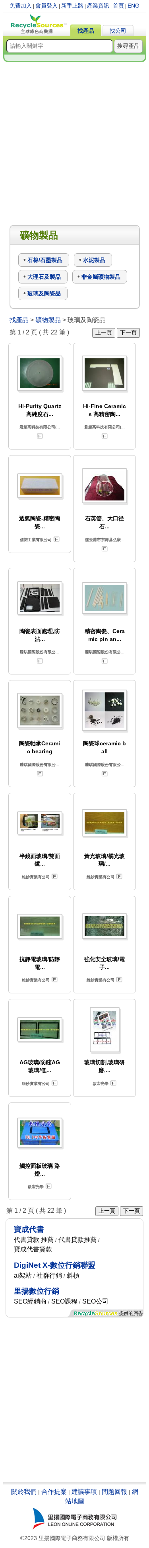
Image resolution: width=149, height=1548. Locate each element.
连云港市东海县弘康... (104, 540)
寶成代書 (29, 1229)
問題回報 (114, 1491)
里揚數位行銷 (36, 1291)
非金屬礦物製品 (100, 277)
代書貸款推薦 (77, 1239)
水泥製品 (94, 260)
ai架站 (23, 1275)
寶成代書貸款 (33, 1249)
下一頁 (128, 332)
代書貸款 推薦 (34, 1239)
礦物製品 (48, 320)
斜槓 (73, 1275)
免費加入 (21, 5)
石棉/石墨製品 (44, 260)
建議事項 (84, 1491)
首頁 (118, 5)
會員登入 (46, 5)
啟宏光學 (100, 1083)
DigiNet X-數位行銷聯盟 (54, 1265)
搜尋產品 (128, 46)
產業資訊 (98, 5)
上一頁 (103, 332)
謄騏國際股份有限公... (39, 652)
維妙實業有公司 (36, 877)
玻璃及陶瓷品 (44, 293)
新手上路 (72, 5)
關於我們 (24, 1491)
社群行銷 (49, 1275)
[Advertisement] (74, 144)
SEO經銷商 (30, 1301)
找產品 (85, 30)
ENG (133, 5)
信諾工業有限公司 (36, 540)
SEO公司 (95, 1301)
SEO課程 (64, 1301)
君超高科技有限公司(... (39, 427)
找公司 (118, 30)
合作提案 (54, 1491)
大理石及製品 (44, 277)
